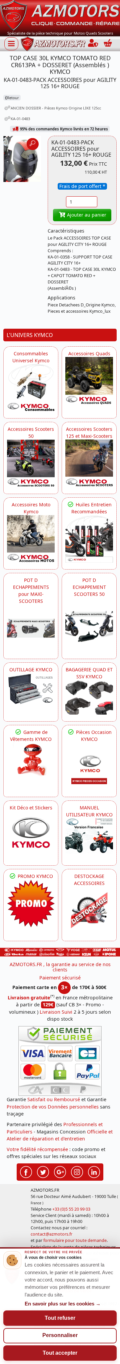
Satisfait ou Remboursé (53, 1099)
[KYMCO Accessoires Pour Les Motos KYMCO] (31, 539)
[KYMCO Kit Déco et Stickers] (31, 835)
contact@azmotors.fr (51, 1234)
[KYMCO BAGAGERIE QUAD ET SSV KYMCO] (89, 697)
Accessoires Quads (89, 353)
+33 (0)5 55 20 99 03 (71, 1209)
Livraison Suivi (56, 1012)
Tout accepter (60, 1353)
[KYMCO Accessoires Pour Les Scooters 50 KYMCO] (31, 463)
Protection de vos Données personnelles (53, 1107)
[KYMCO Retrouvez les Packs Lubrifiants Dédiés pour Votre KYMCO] (89, 539)
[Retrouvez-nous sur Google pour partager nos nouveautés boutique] (60, 1171)
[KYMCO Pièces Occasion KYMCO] (89, 766)
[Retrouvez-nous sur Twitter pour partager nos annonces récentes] (43, 1171)
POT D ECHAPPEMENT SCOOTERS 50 (89, 587)
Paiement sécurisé (60, 977)
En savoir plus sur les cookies (63, 1303)
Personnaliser (60, 1335)
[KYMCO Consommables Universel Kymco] (31, 388)
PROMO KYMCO (34, 876)
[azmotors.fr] (53, 43)
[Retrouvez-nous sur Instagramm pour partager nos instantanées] (77, 1171)
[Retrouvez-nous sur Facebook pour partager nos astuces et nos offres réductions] (26, 1171)
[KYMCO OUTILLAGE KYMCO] (31, 689)
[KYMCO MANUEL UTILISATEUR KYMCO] (89, 836)
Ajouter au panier (86, 215)
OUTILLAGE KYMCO (30, 669)
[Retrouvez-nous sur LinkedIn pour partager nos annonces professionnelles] (94, 1171)
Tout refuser (60, 1318)
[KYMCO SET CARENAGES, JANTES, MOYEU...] (31, 903)
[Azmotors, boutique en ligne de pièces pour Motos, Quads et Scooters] (60, 15)
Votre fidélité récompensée (37, 1149)
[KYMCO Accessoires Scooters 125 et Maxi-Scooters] (89, 463)
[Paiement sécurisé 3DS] (60, 1061)
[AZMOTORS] (89, 910)
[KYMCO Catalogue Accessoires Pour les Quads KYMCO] (89, 381)
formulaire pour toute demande (75, 1240)
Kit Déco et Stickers (31, 807)
